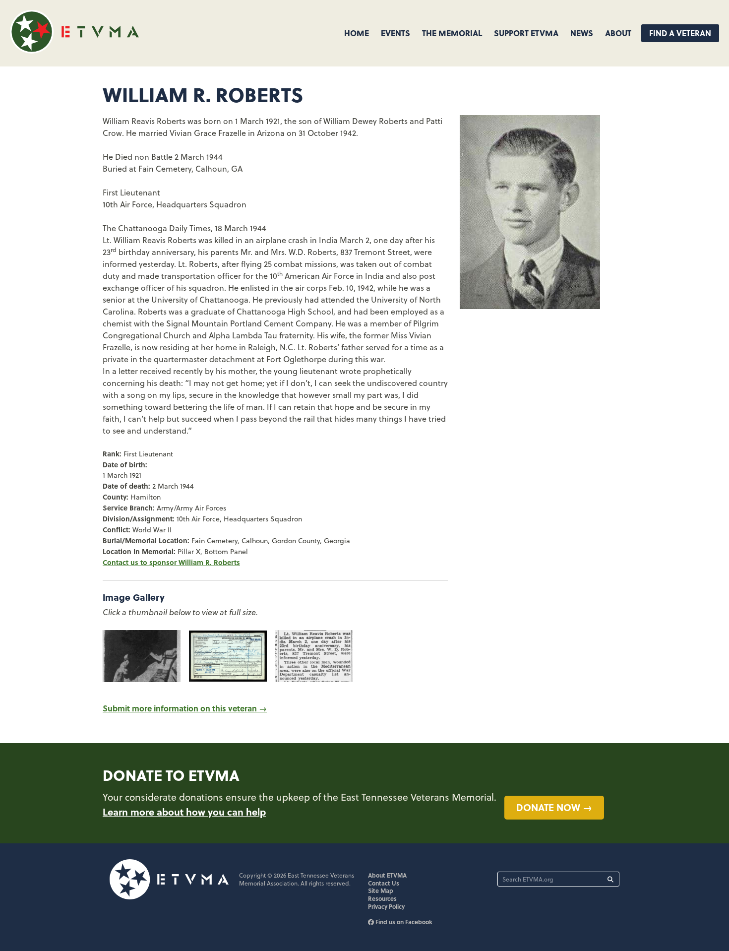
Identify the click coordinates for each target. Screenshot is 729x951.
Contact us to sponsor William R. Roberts (171, 562)
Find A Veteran (680, 33)
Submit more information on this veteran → (185, 708)
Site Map (380, 890)
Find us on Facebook (403, 921)
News (581, 33)
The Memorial (452, 33)
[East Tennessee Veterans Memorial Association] (74, 50)
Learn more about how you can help (184, 812)
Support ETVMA (526, 33)
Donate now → (554, 807)
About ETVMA (387, 875)
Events (395, 33)
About (618, 33)
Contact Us (383, 883)
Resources (382, 898)
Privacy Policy (386, 906)
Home (356, 33)
